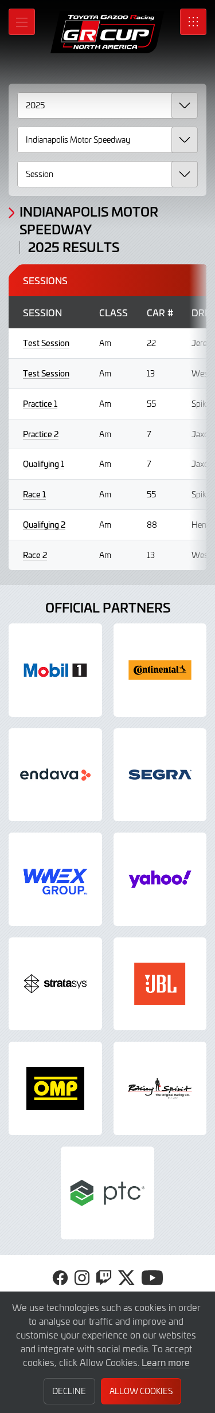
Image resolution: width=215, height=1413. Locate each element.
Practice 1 (40, 403)
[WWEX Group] (55, 879)
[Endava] (55, 775)
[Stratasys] (55, 984)
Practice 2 (40, 434)
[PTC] (107, 1193)
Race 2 (35, 555)
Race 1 (34, 494)
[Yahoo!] (160, 879)
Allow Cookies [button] (141, 1390)
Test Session (46, 342)
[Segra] (160, 775)
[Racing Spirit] (160, 1088)
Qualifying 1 (43, 463)
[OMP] (55, 1088)
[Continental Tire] (160, 670)
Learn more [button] (166, 1362)
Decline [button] (69, 1390)
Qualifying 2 (44, 524)
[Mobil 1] (55, 670)
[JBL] (160, 984)
